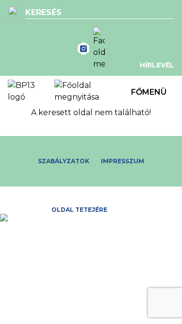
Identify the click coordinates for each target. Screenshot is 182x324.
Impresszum (122, 161)
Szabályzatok (63, 161)
